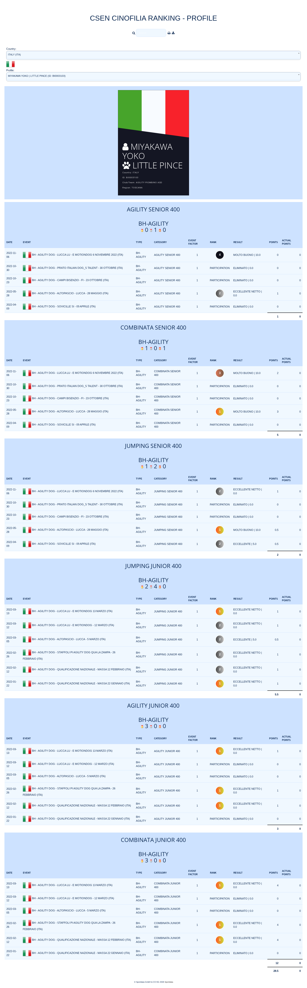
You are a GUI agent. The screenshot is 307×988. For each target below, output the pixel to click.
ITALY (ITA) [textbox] (14, 54)
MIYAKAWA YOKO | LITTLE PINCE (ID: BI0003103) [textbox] (37, 75)
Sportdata (169, 982)
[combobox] (153, 55)
